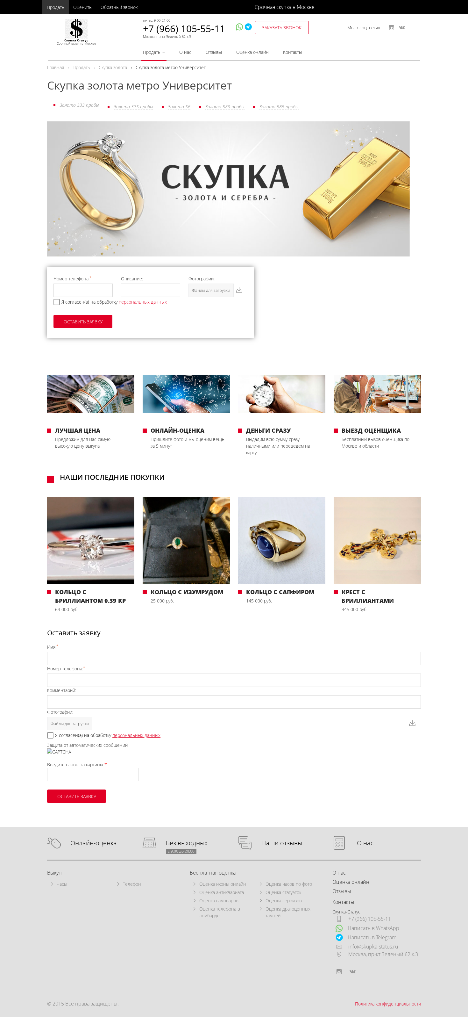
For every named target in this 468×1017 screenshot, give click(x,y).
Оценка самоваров (218, 901)
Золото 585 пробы (279, 107)
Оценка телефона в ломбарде (219, 912)
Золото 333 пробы (79, 105)
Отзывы (214, 52)
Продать (55, 7)
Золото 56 (179, 107)
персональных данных (143, 302)
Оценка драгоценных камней (288, 912)
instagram (391, 27)
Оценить (82, 7)
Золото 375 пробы (133, 107)
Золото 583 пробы (225, 107)
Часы (62, 884)
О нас (185, 52)
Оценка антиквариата (221, 892)
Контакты (292, 52)
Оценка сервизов (284, 901)
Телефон (132, 884)
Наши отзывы (281, 843)
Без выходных (187, 843)
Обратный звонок (119, 7)
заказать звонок (281, 28)
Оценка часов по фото (289, 884)
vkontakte (402, 27)
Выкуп (54, 872)
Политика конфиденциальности (388, 1004)
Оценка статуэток (283, 892)
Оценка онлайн (252, 52)
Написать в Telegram (372, 937)
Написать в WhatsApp (373, 928)
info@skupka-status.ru (373, 946)
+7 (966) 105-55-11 (184, 28)
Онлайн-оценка (93, 843)
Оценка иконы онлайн (222, 884)
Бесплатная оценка (213, 872)
